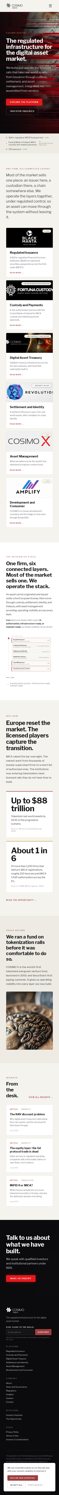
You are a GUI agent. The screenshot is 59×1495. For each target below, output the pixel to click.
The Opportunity (13, 1419)
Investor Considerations (17, 1439)
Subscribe (43, 1332)
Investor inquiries (22, 111)
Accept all (16, 1485)
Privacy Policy (12, 1432)
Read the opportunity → (21, 900)
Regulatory (11, 1390)
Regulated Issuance (15, 1351)
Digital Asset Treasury (16, 1358)
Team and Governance (16, 1387)
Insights (10, 1394)
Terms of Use (12, 1436)
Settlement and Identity (17, 1362)
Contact (9, 1402)
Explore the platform (24, 102)
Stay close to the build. (20, 1327)
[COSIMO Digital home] (14, 6)
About (9, 1383)
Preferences (35, 1485)
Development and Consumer (19, 1370)
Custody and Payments (17, 1355)
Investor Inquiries (14, 1415)
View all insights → (41, 1097)
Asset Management (15, 1366)
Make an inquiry (20, 1278)
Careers (9, 1398)
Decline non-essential (22, 1478)
